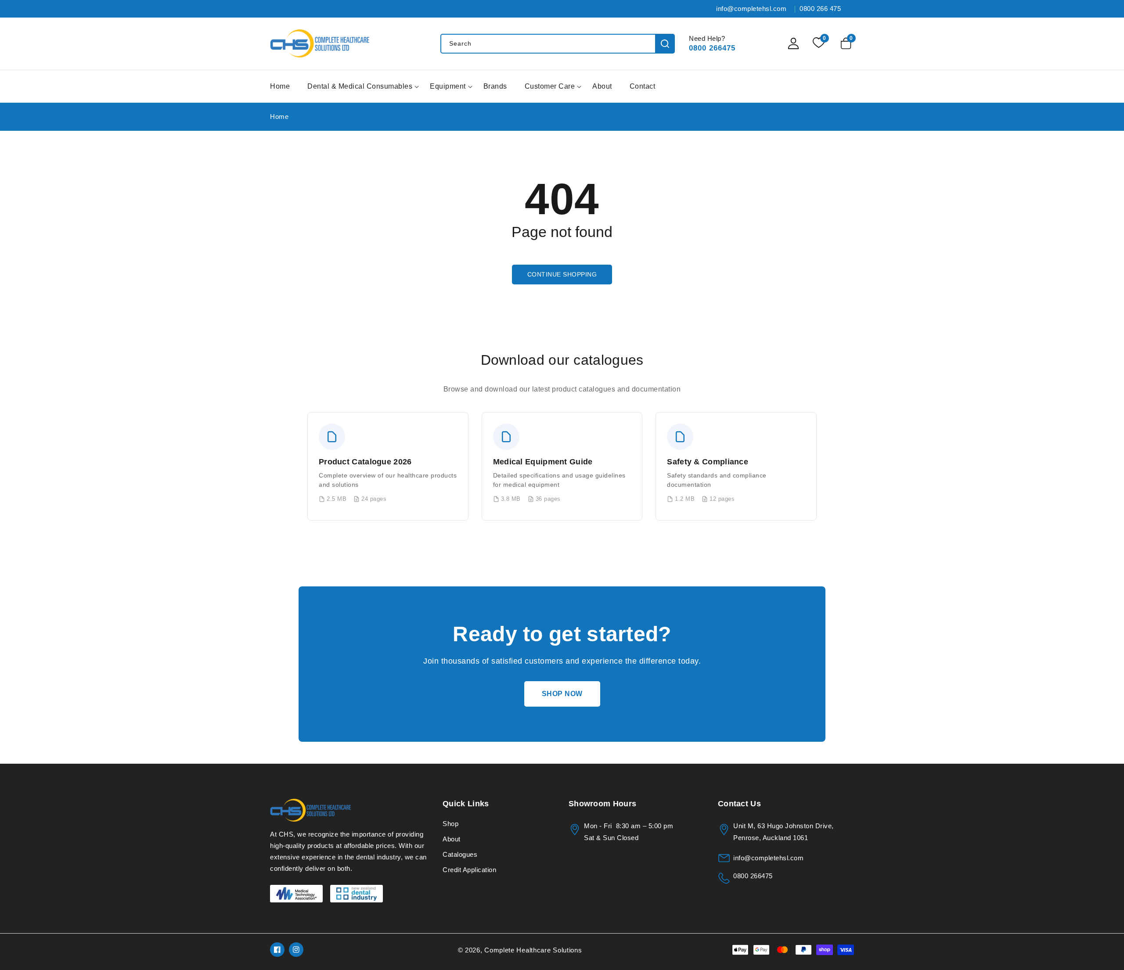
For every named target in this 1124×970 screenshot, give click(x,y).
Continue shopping (562, 274)
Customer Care (550, 86)
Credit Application (469, 869)
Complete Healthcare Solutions (533, 950)
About (452, 839)
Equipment (448, 86)
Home (279, 116)
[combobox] (557, 44)
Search (665, 44)
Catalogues (460, 854)
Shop (450, 823)
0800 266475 (712, 48)
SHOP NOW (562, 693)
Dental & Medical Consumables (359, 86)
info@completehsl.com (768, 858)
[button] (847, 43)
